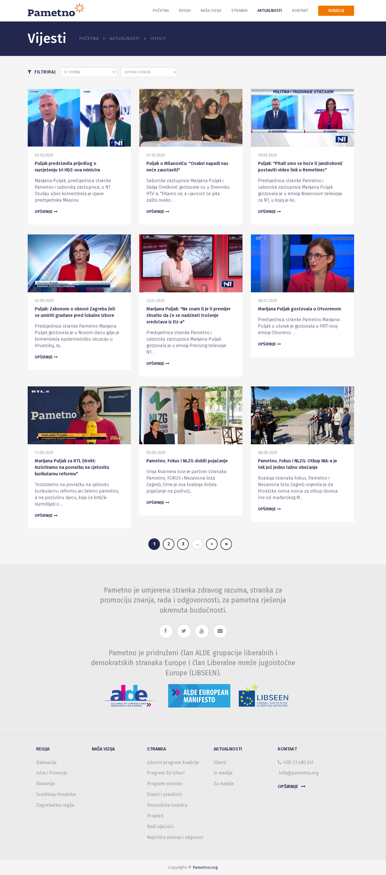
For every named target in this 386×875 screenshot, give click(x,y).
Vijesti (220, 762)
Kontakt (300, 10)
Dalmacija (46, 762)
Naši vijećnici (160, 826)
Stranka (239, 10)
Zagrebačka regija (55, 805)
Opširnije (44, 211)
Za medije (224, 783)
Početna (161, 10)
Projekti (155, 816)
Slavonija (45, 783)
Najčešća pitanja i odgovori (175, 837)
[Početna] (58, 9)
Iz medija (223, 773)
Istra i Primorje (51, 773)
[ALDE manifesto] (199, 694)
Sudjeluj (336, 10)
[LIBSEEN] (264, 694)
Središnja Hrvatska (56, 794)
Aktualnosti (269, 10)
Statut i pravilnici (164, 794)
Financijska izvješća (167, 805)
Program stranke (164, 783)
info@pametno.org (299, 773)
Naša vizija (211, 10)
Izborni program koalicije (173, 762)
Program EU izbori (166, 773)
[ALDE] (128, 694)
